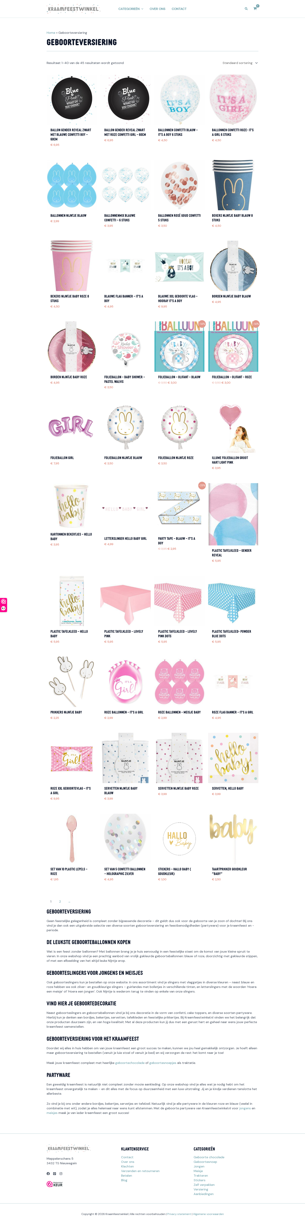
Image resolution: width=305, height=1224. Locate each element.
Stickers (199, 1180)
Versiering (201, 1189)
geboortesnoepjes (162, 1063)
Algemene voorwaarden (208, 1214)
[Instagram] (60, 1173)
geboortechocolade (130, 1063)
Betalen (126, 1175)
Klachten (127, 1166)
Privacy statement (179, 1214)
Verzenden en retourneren (140, 1171)
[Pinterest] (54, 1173)
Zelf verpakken (204, 1185)
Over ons (127, 1162)
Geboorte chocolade (209, 1157)
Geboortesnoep (205, 1162)
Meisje (198, 1171)
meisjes (52, 1113)
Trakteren (201, 1175)
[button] (130, 9)
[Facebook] (48, 1173)
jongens (245, 1108)
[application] (141, 9)
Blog (124, 1180)
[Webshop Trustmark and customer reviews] (54, 1184)
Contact (127, 1157)
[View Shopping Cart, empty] (255, 8)
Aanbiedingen (204, 1194)
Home (51, 33)
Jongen (199, 1166)
